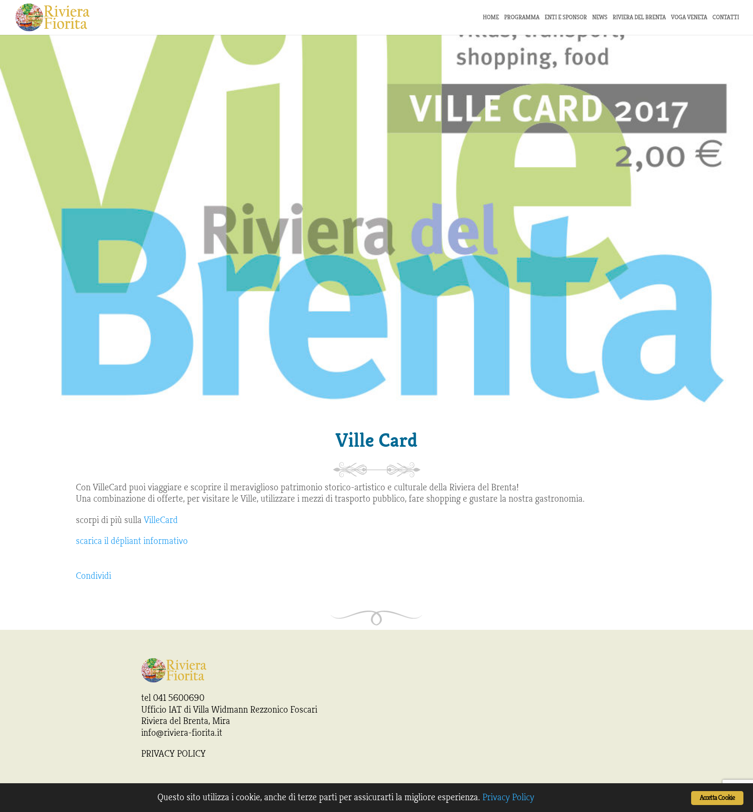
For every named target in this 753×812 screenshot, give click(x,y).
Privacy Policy (508, 797)
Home (491, 17)
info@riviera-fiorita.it (181, 732)
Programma (521, 17)
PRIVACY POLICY (173, 753)
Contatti (725, 17)
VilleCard (161, 520)
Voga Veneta (689, 17)
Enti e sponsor (566, 17)
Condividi (93, 575)
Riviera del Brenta (639, 17)
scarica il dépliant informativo (132, 541)
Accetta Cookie (717, 798)
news (599, 17)
